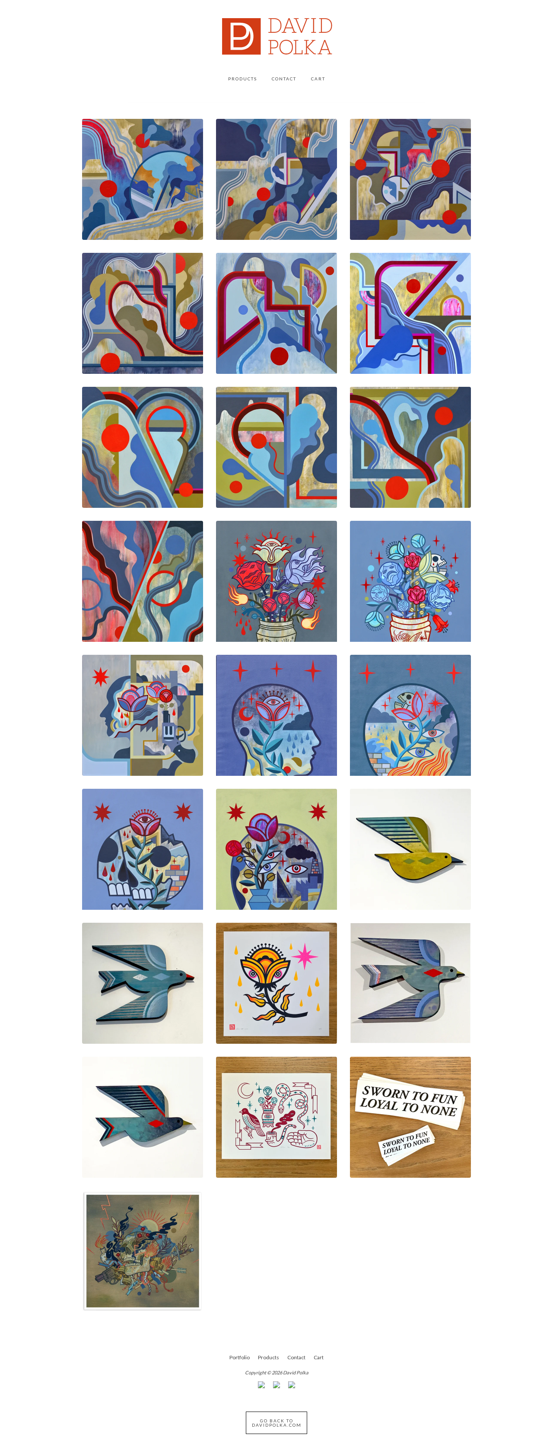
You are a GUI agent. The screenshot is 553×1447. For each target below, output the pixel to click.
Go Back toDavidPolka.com (277, 1423)
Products (242, 78)
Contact (284, 78)
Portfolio (239, 1357)
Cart (318, 78)
